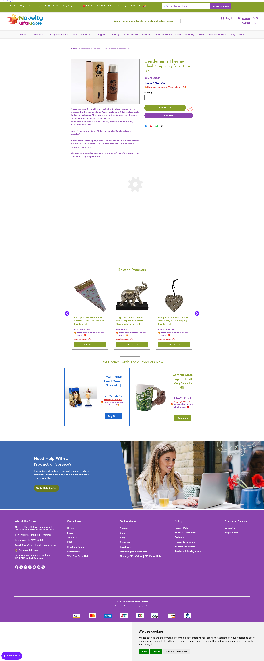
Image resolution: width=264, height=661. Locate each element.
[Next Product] (197, 313)
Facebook (125, 546)
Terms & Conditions (185, 532)
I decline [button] (156, 651)
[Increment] (155, 97)
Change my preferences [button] (176, 651)
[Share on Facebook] (146, 126)
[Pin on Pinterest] (151, 126)
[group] (132, 313)
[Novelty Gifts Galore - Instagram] (21, 567)
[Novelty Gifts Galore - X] (43, 567)
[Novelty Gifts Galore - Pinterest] (25, 567)
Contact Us (231, 527)
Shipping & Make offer (154, 83)
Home (74, 48)
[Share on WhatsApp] (156, 126)
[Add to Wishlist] (190, 108)
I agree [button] (144, 651)
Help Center (231, 532)
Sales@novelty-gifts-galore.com (66, 5)
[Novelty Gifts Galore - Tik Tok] (34, 567)
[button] (255, 18)
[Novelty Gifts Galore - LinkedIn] (30, 567)
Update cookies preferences (9, 1)
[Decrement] (146, 97)
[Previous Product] (67, 313)
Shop (70, 532)
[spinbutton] (150, 97)
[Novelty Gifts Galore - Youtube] (38, 567)
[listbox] (249, 23)
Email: (18, 545)
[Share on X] (161, 126)
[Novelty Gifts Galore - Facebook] (16, 567)
